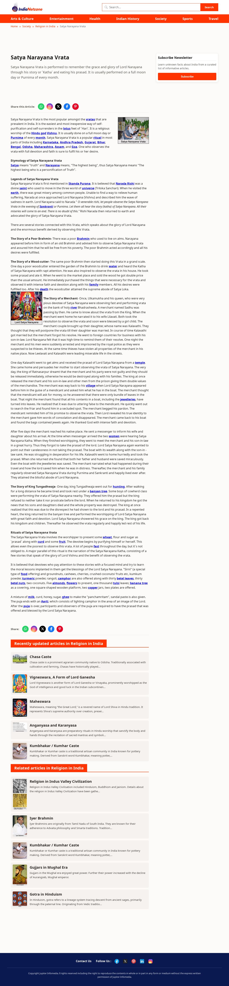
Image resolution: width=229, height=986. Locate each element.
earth (15, 193)
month (40, 138)
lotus (66, 128)
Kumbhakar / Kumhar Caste (54, 745)
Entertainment (62, 19)
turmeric (28, 578)
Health (94, 19)
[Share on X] (58, 106)
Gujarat (90, 142)
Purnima (17, 138)
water (113, 266)
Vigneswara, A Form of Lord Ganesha (62, 677)
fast (96, 546)
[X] (125, 961)
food (24, 574)
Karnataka (50, 142)
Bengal (16, 147)
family (93, 285)
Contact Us (83, 961)
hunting (119, 487)
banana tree (139, 583)
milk (31, 597)
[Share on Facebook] (67, 106)
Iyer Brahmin (41, 818)
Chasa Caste (40, 656)
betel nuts (18, 583)
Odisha (27, 147)
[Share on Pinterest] (75, 106)
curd (41, 542)
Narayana (52, 165)
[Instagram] (150, 961)
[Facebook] (117, 961)
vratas (90, 119)
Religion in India (45, 26)
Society (161, 19)
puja (26, 606)
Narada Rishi (125, 184)
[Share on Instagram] (50, 106)
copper (93, 588)
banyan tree (98, 491)
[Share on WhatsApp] (41, 106)
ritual (97, 138)
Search (209, 7)
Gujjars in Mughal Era (49, 867)
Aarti (44, 601)
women (114, 436)
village (90, 386)
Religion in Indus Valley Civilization (61, 781)
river (73, 307)
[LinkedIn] (142, 961)
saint (23, 188)
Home (14, 26)
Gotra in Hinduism (46, 894)
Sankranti (46, 206)
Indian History (127, 19)
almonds (58, 583)
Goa (74, 147)
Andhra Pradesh (71, 142)
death (44, 289)
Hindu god (38, 133)
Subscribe (187, 76)
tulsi (116, 583)
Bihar (101, 142)
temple (140, 363)
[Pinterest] (134, 961)
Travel (213, 19)
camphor (64, 578)
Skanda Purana (80, 184)
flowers (72, 583)
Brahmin (83, 239)
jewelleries (127, 399)
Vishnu (52, 133)
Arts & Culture (22, 19)
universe (88, 188)
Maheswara (40, 701)
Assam (59, 147)
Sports (187, 19)
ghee (65, 597)
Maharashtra (43, 147)
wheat (107, 537)
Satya (15, 165)
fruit (62, 542)
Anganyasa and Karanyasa (53, 725)
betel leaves (125, 578)
